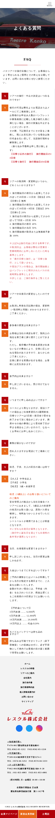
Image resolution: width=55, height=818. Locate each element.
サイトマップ (28, 701)
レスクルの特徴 (27, 668)
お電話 (46, 814)
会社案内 (27, 678)
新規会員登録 (27, 814)
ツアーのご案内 (27, 673)
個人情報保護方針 (27, 692)
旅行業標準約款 (27, 687)
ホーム (27, 664)
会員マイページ (9, 814)
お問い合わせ (28, 697)
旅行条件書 (27, 683)
